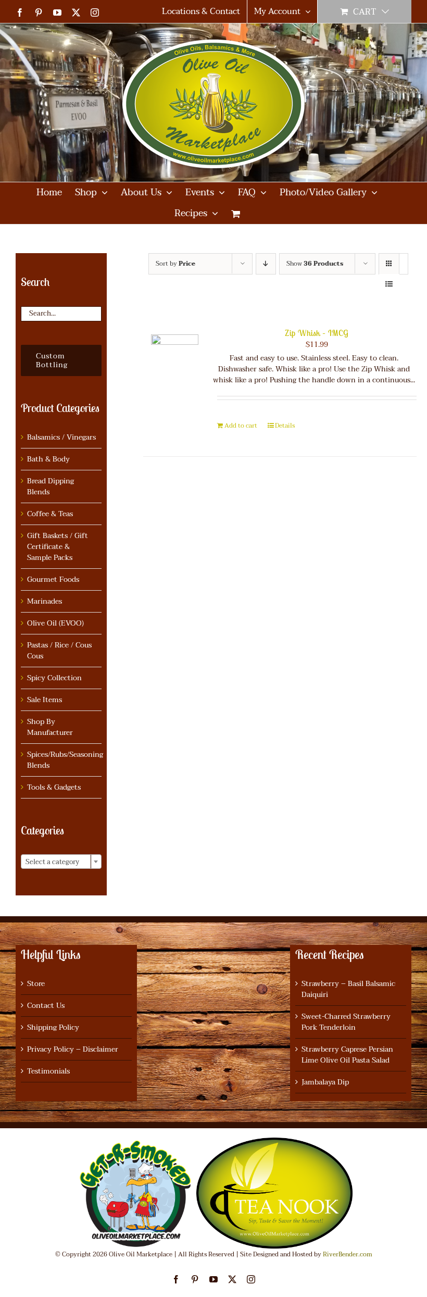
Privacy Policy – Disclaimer (72, 1049)
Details (285, 425)
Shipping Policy (53, 1027)
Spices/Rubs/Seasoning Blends (65, 760)
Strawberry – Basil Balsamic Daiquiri (348, 989)
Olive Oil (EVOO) (55, 623)
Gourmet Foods (53, 579)
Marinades (44, 601)
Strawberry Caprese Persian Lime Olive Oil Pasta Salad (347, 1055)
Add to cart (240, 425)
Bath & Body (48, 459)
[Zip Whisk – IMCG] (174, 358)
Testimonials (48, 1071)
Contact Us (46, 1005)
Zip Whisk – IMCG (316, 333)
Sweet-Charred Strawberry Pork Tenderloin (346, 1022)
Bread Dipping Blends (50, 486)
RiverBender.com (347, 1254)
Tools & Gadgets (54, 787)
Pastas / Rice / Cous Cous (59, 650)
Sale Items (44, 700)
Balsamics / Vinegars (61, 437)
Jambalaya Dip (325, 1082)
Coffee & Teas (50, 514)
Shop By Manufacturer (50, 727)
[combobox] (61, 861)
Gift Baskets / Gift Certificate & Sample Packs (57, 547)
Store (36, 983)
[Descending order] (266, 264)
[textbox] (61, 862)
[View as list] (389, 284)
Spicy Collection (54, 678)
